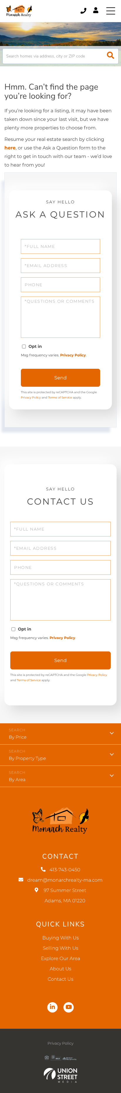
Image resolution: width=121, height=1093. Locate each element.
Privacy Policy (73, 355)
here (10, 148)
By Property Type (27, 758)
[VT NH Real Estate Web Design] (60, 1075)
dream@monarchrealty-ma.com (64, 880)
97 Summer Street (64, 896)
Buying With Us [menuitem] (60, 938)
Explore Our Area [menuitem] (60, 959)
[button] (110, 56)
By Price (17, 737)
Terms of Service (60, 397)
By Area (17, 779)
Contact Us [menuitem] (60, 979)
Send (60, 378)
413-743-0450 (83, 11)
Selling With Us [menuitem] (60, 948)
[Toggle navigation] (110, 10)
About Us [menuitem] (60, 969)
